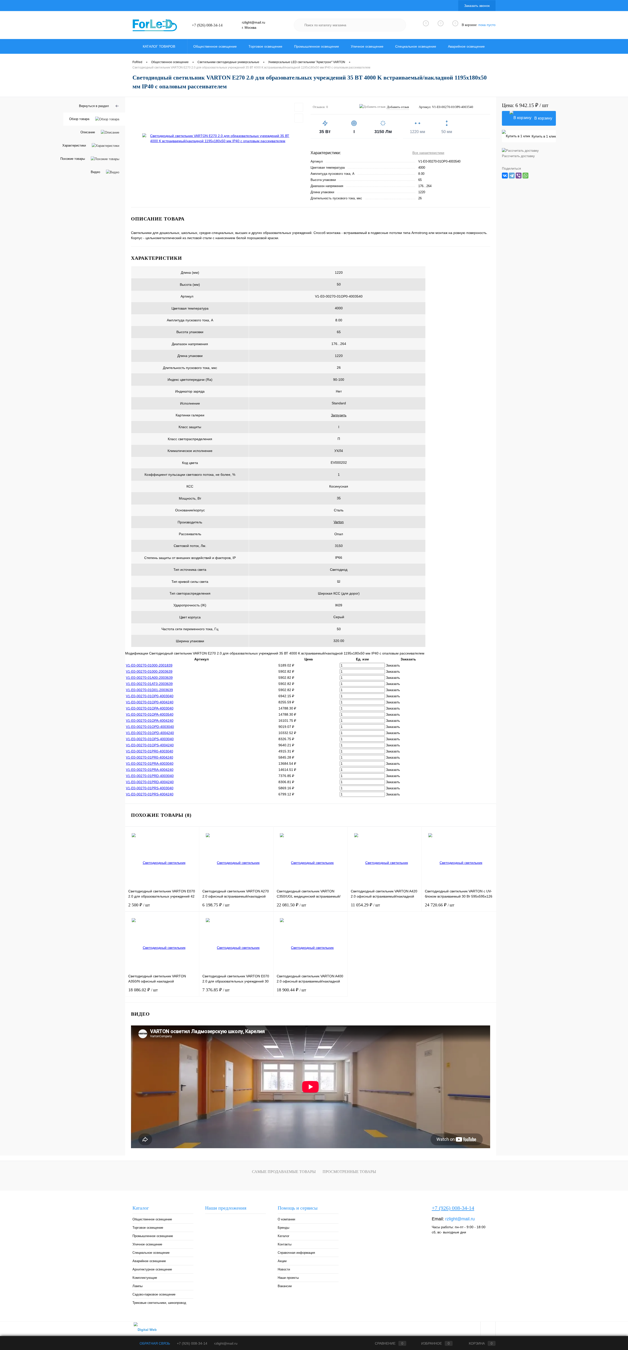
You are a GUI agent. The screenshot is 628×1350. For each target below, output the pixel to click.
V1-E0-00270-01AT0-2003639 (149, 684)
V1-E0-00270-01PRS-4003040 (149, 788)
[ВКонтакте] (505, 175)
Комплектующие (144, 1278)
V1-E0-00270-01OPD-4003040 (150, 727)
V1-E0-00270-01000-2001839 (149, 665)
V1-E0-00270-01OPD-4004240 (150, 733)
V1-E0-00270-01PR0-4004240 (149, 757)
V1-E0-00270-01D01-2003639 (149, 690)
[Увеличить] (218, 138)
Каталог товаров (159, 46)
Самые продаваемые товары (284, 1172)
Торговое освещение (147, 1227)
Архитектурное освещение (152, 1269)
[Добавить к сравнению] (298, 118)
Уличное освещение (147, 1244)
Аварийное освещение (149, 1261)
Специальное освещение (151, 1253)
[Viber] (519, 175)
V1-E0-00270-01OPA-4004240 (149, 721)
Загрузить (338, 415)
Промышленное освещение (152, 1236)
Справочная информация (296, 1253)
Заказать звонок (477, 6)
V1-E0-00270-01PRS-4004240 (149, 794)
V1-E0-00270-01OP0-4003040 (149, 696)
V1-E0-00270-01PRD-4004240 (150, 782)
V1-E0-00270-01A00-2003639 (149, 678)
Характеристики (74, 145)
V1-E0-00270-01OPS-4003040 (150, 739)
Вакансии (285, 1286)
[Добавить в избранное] (298, 107)
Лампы (137, 1286)
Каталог (283, 1236)
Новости (284, 1269)
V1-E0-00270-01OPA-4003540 (149, 714)
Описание (87, 132)
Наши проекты (288, 1278)
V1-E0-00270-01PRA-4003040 (149, 763)
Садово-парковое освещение (153, 1294)
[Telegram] (512, 175)
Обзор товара (79, 119)
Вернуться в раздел (94, 106)
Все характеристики (428, 153)
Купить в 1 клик (544, 136)
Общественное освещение (152, 1219)
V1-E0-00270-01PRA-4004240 (149, 770)
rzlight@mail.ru (253, 22)
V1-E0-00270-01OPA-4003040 (149, 708)
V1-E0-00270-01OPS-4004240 (150, 745)
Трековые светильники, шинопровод (159, 1303)
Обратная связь (154, 1343)
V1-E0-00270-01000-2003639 (149, 671)
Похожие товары (72, 159)
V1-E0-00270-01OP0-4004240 (149, 702)
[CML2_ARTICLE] (200, 296)
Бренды (283, 1227)
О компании (286, 1219)
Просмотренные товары (349, 1172)
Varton (339, 522)
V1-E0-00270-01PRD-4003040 (150, 776)
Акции (282, 1261)
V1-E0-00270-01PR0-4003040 (149, 751)
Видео (95, 172)
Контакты (284, 1244)
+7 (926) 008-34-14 (207, 25)
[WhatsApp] (525, 175)
